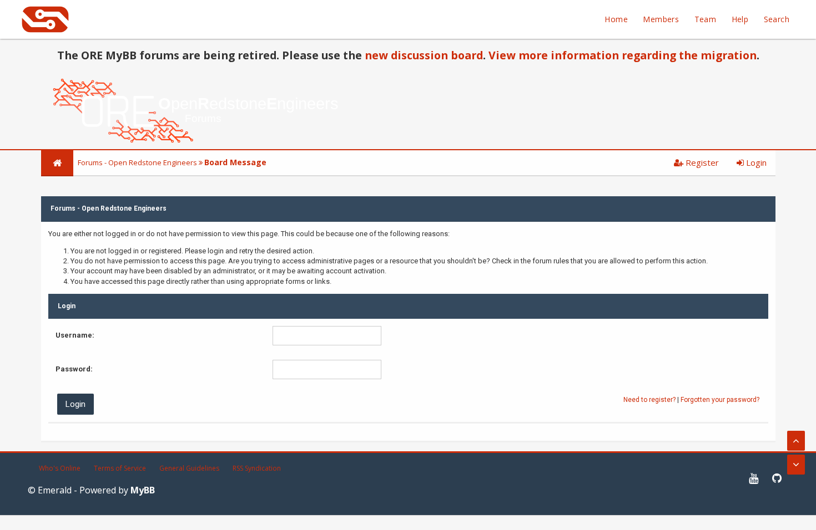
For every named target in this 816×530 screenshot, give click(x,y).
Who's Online (59, 468)
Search (776, 19)
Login (755, 162)
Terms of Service (120, 468)
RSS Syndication (257, 468)
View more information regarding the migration (622, 55)
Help (740, 19)
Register (701, 162)
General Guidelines (189, 468)
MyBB (142, 490)
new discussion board (424, 55)
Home (616, 19)
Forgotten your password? (720, 400)
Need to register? (649, 400)
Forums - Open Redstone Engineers (137, 162)
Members (661, 19)
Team (705, 19)
